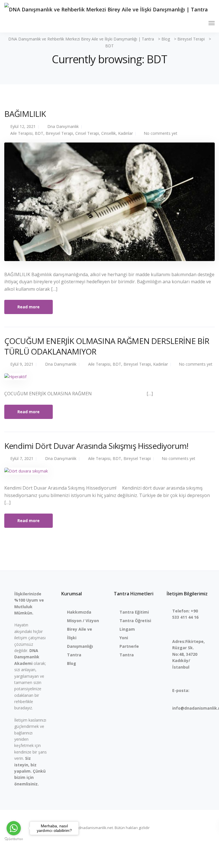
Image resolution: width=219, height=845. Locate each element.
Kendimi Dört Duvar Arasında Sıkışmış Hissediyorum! (96, 445)
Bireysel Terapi (59, 133)
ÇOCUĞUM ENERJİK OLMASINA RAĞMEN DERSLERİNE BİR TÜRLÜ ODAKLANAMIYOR (106, 346)
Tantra (74, 654)
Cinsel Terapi (87, 133)
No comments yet (160, 133)
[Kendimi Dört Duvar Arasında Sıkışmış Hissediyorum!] (26, 473)
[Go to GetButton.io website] (14, 839)
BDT (39, 133)
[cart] (201, 24)
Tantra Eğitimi (134, 612)
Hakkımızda (79, 612)
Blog (71, 663)
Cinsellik (108, 133)
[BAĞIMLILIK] (109, 204)
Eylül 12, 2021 (23, 126)
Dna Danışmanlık (63, 126)
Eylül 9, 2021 (21, 364)
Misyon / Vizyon (83, 620)
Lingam (127, 629)
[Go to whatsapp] (14, 828)
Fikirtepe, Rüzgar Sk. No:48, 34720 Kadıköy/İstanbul (188, 654)
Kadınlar (125, 133)
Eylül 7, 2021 (21, 458)
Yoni (123, 637)
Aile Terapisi (21, 133)
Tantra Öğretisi (135, 620)
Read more (28, 307)
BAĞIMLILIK (25, 113)
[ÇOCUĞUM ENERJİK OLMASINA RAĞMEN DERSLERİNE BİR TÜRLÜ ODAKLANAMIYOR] (15, 379)
